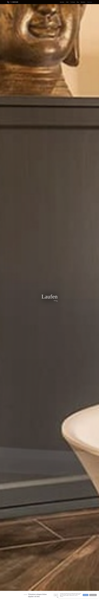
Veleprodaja (89, 2)
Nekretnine (83, 2)
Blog (78, 2)
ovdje (60, 595)
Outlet (67, 2)
